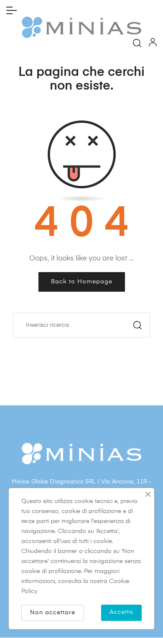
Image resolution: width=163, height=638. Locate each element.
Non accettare (52, 612)
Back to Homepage (81, 282)
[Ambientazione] (153, 44)
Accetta (121, 612)
